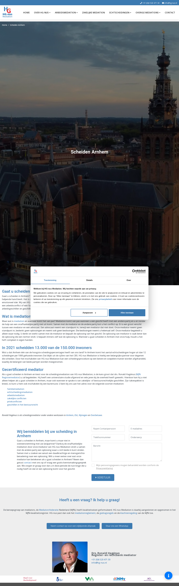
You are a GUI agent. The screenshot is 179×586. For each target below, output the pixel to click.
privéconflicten (14, 401)
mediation (19, 321)
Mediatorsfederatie (48, 509)
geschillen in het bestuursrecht (22, 404)
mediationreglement (85, 513)
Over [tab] (129, 280)
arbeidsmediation (16, 395)
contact (28, 462)
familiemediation (15, 389)
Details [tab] (89, 280)
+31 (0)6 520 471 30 (150, 3)
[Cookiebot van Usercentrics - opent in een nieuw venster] (134, 271)
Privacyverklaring (104, 468)
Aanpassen (88, 313)
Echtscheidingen (119, 12)
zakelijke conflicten (16, 398)
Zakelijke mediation (93, 12)
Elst (76, 415)
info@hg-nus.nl (170, 3)
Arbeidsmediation (65, 12)
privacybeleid (105, 299)
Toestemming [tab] (50, 280)
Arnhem (69, 415)
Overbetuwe (96, 415)
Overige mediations (147, 12)
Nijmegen (83, 415)
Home (26, 12)
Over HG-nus (41, 12)
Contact (170, 12)
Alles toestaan (127, 313)
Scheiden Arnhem (17, 25)
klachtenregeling (128, 513)
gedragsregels (107, 513)
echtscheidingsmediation (19, 392)
